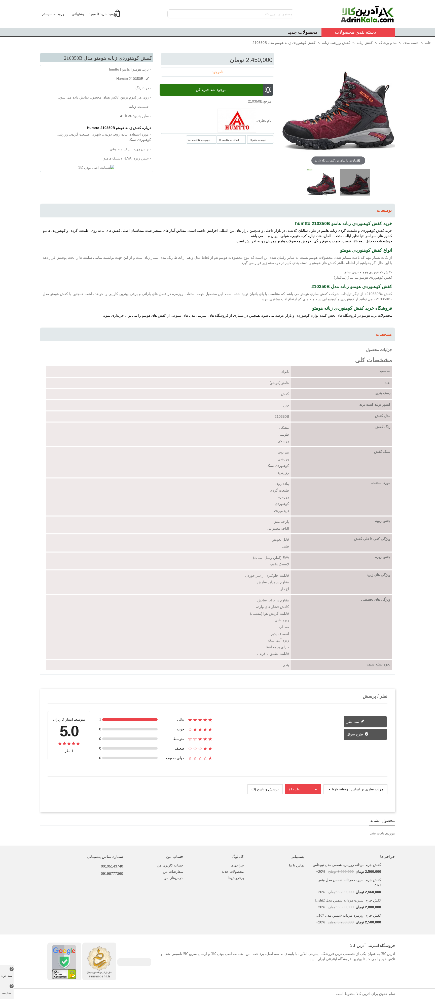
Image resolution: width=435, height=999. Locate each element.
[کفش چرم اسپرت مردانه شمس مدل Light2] (389, 900)
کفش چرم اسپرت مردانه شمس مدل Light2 (348, 900)
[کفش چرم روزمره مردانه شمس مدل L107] (389, 915)
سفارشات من (173, 871)
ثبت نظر (353, 722)
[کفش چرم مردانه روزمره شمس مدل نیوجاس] (389, 864)
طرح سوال (355, 734)
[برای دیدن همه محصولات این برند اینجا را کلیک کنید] (237, 121)
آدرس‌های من (174, 878)
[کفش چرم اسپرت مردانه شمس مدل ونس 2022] (389, 880)
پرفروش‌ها (236, 878)
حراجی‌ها (387, 856)
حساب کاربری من (170, 865)
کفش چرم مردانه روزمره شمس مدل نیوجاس (347, 865)
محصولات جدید (302, 32)
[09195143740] (96, 862)
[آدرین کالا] (367, 14)
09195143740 (112, 866)
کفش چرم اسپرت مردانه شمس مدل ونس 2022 (349, 882)
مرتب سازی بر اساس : (366, 789)
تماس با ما (296, 865)
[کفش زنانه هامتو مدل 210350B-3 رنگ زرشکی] (355, 185)
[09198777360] (96, 870)
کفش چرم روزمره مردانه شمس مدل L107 (348, 915)
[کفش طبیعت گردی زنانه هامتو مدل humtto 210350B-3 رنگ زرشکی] (322, 185)
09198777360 (112, 874)
